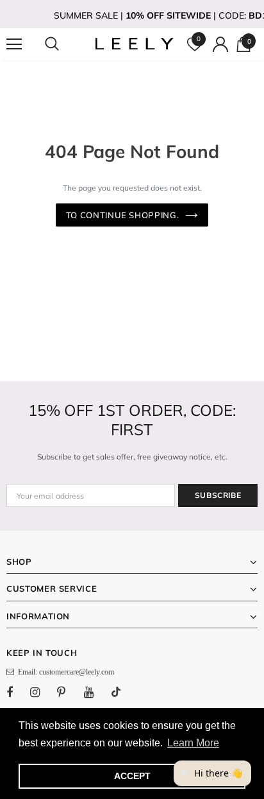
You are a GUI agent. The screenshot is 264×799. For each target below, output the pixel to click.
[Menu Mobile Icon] (14, 44)
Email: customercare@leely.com (64, 672)
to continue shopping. (122, 215)
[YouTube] (95, 691)
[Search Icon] (64, 44)
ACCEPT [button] (132, 776)
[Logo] (133, 44)
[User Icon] (220, 44)
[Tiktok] (122, 691)
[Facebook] (17, 691)
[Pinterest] (68, 691)
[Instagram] (41, 691)
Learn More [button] (193, 742)
